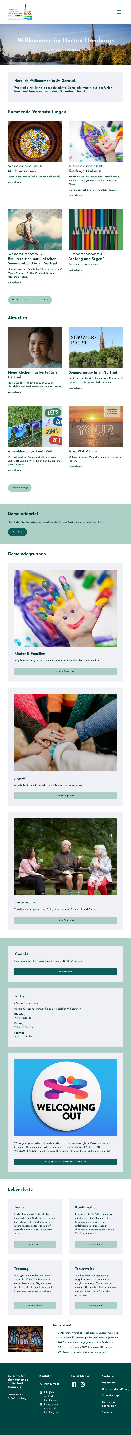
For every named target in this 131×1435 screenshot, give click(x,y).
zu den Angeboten (65, 671)
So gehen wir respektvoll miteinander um (65, 1162)
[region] (65, 86)
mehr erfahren (35, 1244)
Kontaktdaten (66, 972)
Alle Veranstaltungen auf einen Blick (30, 300)
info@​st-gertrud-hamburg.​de (51, 1396)
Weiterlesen (17, 532)
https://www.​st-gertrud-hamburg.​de (51, 1408)
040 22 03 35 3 (51, 1386)
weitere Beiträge (20, 488)
